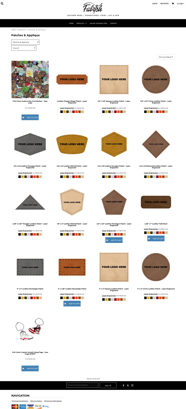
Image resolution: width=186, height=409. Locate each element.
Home (13, 30)
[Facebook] (123, 385)
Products (22, 30)
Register (164, 3)
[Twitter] (128, 385)
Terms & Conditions (20, 401)
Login (154, 3)
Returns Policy (36, 401)
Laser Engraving (67, 108)
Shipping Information (53, 401)
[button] (2, 3)
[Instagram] (132, 385)
